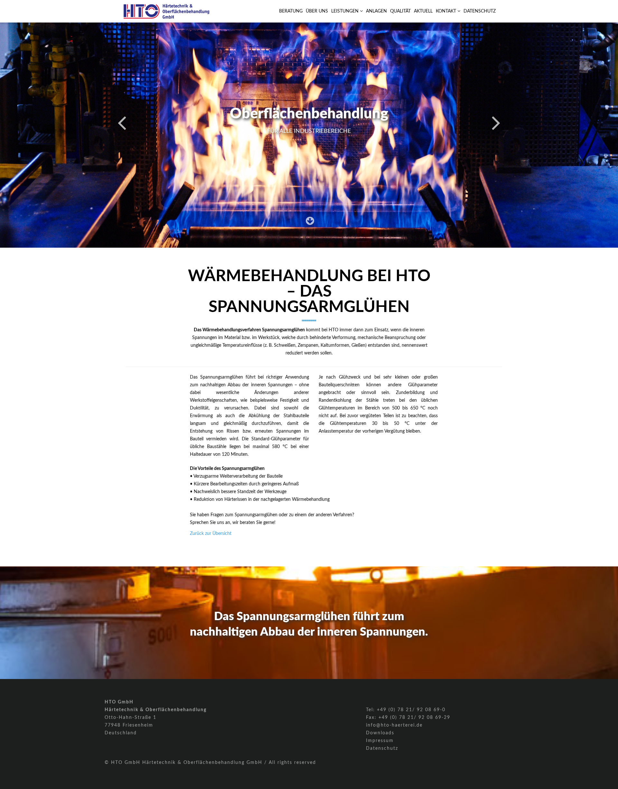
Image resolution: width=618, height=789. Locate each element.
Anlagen (376, 11)
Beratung (291, 11)
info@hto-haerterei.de (394, 725)
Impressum (380, 741)
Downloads (380, 733)
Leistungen (345, 11)
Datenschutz (480, 11)
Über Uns (317, 11)
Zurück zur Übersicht (210, 533)
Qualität (400, 11)
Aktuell (423, 11)
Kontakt (446, 11)
